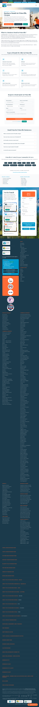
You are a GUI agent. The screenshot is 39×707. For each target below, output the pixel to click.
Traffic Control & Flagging (24, 380)
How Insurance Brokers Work (24, 534)
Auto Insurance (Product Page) (25, 523)
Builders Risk (4, 348)
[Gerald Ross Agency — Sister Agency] (10, 253)
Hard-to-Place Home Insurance (25, 496)
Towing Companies (23, 379)
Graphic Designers (23, 416)
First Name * (24, 198)
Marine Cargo (22, 343)
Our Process (22, 259)
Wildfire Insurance (23, 540)
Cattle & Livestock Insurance (6, 486)
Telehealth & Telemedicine (24, 469)
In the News (22, 253)
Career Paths (23, 249)
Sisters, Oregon (23, 179)
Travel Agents (22, 473)
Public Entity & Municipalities (6, 404)
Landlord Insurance (5, 319)
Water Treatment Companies (24, 475)
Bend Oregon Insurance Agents (25, 524)
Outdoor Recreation (23, 347)
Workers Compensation (24, 395)
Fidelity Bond (5, 182)
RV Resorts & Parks (23, 366)
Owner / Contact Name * (24, 100)
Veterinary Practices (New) (24, 474)
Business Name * (9, 100)
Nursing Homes (4, 388)
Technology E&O (22, 467)
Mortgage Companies (5, 381)
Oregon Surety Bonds (5, 519)
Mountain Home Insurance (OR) (25, 513)
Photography (22, 352)
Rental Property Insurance (6, 323)
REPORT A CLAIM (24, 2)
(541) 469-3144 (8, 228)
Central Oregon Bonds (5, 520)
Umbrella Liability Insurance (24, 539)
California (21, 270)
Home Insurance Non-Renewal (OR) (25, 499)
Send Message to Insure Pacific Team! (28, 224)
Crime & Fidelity (22, 404)
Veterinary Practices (23, 387)
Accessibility (22, 243)
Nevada (21, 274)
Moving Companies (23, 441)
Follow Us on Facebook (8, 268)
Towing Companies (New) (24, 471)
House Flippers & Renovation (24, 421)
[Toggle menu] (36, 5)
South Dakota (22, 277)
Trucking (21, 383)
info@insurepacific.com (10, 233)
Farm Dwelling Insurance (6, 495)
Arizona (21, 269)
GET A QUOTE (5, 2)
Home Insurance (4, 318)
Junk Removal (22, 334)
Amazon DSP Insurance (6, 334)
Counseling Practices (5, 363)
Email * (7, 108)
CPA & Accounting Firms (24, 403)
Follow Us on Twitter (11, 272)
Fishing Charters (22, 413)
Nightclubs (4, 385)
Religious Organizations (23, 453)
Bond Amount (22, 104)
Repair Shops (22, 362)
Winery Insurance (23, 392)
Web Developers (22, 477)
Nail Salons (4, 384)
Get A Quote (28, 194)
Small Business (22, 368)
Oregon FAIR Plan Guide (24, 503)
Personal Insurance (6, 312)
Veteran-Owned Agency (24, 264)
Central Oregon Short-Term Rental (25, 527)
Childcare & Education (5, 355)
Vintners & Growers (23, 388)
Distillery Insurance (5, 367)
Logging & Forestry (23, 429)
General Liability (22, 325)
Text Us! (26, 24)
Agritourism (4, 393)
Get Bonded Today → (5, 523)
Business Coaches (5, 401)
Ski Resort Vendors (23, 367)
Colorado (21, 271)
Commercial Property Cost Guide (25, 315)
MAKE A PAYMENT (10, 2)
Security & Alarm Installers (24, 458)
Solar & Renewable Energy (24, 370)
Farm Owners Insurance (6, 501)
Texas (21, 278)
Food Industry (22, 319)
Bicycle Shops (4, 346)
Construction (4, 360)
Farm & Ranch (4, 493)
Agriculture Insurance (5, 485)
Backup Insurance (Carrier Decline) (25, 495)
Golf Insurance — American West (7, 380)
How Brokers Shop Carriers (24, 490)
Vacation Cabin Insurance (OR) (25, 517)
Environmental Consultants (24, 407)
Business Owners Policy (6, 351)
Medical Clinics (22, 437)
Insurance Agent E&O (23, 425)
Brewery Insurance (5, 347)
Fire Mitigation (4, 506)
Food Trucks (22, 321)
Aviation (3, 339)
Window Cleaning (23, 391)
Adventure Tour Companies (6, 332)
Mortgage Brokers (23, 440)
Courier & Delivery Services (24, 401)
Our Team (21, 260)
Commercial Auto (5, 356)
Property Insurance (23, 535)
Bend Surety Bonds (5, 521)
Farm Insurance (4, 498)
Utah (21, 279)
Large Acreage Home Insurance (25, 512)
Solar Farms (22, 371)
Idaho (21, 273)
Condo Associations (5, 359)
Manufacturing (22, 342)
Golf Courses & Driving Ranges (7, 379)
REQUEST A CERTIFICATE (17, 2)
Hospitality (22, 330)
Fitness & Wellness (5, 375)
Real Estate (22, 360)
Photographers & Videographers (25, 445)
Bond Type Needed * (9, 104)
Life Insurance (4, 321)
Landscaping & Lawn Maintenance (25, 335)
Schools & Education (23, 457)
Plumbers (21, 354)
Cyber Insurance (22, 531)
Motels (21, 346)
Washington (23, 583)
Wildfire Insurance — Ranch (24, 543)
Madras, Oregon (23, 183)
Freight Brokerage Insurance (24, 322)
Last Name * (31, 198)
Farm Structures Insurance (6, 503)
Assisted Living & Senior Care (7, 397)
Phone (23, 206)
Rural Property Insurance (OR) (24, 516)
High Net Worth (22, 417)
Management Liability (23, 432)
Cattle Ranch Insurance (6, 487)
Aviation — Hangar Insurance (6, 342)
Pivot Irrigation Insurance (6, 510)
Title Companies (22, 376)
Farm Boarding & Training (6, 494)
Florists (3, 376)
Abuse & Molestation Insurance (25, 522)
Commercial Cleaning (23, 400)
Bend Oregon (22, 244)
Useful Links (22, 263)
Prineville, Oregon (24, 182)
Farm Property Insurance (6, 502)
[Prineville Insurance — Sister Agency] (6, 250)
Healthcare (22, 327)
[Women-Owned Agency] (24, 1)
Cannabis (3, 352)
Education (4, 369)
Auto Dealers (4, 338)
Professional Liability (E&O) (24, 358)
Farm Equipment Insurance (6, 497)
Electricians (4, 371)
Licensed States (23, 267)
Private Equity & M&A (23, 355)
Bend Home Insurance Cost (24, 487)
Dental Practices (22, 405)
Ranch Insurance (4, 511)
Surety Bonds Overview (6, 517)
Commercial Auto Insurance (24, 528)
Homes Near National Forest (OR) (25, 510)
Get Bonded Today (8, 24)
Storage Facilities (23, 463)
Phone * (21, 108)
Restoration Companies (24, 454)
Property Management (23, 359)
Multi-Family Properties (6, 383)
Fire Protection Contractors (24, 412)
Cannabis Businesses (23, 397)
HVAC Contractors (23, 333)
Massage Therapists (23, 434)
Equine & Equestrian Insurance (7, 491)
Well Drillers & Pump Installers (24, 478)
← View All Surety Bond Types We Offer (19, 172)
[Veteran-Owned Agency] (25, 1)
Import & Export (22, 424)
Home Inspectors (23, 420)
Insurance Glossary (23, 257)
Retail (21, 364)
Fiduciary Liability (23, 409)
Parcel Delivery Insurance (24, 350)
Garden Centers (22, 323)
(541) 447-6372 (8, 218)
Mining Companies (23, 438)
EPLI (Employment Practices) (24, 317)
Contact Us (22, 530)
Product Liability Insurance (24, 356)
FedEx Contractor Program (24, 318)
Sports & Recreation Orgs (24, 462)
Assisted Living (4, 336)
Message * (23, 213)
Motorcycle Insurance (5, 322)
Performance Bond (6, 179)
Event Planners (22, 408)
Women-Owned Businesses (24, 393)
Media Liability (22, 436)
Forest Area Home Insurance (24, 508)
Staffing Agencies (23, 372)
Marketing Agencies (23, 433)
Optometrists (22, 442)
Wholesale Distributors (23, 479)
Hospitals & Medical (23, 331)
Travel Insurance (4, 327)
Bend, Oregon (23, 178)
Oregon (21, 275)
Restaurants (22, 363)
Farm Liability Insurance (6, 499)
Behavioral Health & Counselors (7, 400)
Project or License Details (10, 112)
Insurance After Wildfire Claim (25, 500)
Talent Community (24, 251)
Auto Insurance (4, 314)
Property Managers (23, 450)
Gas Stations (4, 377)
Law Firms (21, 428)
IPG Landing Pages (23, 256)
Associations (4, 335)
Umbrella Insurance (5, 329)
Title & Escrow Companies (24, 470)
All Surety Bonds (5, 183)
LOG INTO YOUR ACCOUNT (31, 2)
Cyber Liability (4, 364)
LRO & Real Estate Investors (24, 339)
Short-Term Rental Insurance (24, 536)
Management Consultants (24, 430)
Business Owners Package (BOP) (25, 526)
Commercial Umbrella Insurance (25, 314)
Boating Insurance (5, 315)
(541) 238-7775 (18, 24)
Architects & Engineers (6, 389)
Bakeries (3, 343)
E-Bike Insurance (5, 317)
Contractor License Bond (7, 178)
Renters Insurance (5, 325)
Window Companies (23, 389)
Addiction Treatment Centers (7, 392)
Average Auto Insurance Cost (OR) (25, 485)
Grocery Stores (22, 326)
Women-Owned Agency (24, 265)
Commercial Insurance (7, 331)
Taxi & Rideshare (22, 465)
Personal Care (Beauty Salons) (25, 351)
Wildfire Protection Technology (7, 507)
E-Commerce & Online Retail (6, 368)
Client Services (22, 252)
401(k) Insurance (22, 520)
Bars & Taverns (4, 344)
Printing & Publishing (23, 449)
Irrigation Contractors (23, 426)
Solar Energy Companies (24, 461)
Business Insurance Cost (6, 350)
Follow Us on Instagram (11, 269)
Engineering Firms (5, 372)
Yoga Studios (22, 396)
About (21, 241)
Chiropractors (22, 399)
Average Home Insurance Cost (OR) (25, 486)
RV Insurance (4, 326)
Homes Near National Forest (24, 509)
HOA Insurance (22, 329)
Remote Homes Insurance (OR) (25, 514)
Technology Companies (24, 466)
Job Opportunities (24, 248)
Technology (22, 375)
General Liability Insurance (24, 532)
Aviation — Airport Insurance (6, 340)
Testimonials (22, 261)
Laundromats (22, 338)
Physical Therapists (23, 446)
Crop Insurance (4, 489)
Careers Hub (22, 247)
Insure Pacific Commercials (24, 255)
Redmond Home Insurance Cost (25, 491)
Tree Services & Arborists (24, 384)
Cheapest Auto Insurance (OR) (25, 489)
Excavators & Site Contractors (7, 373)
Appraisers (4, 396)
